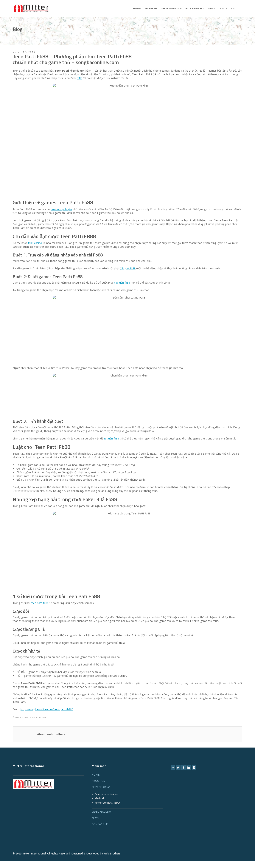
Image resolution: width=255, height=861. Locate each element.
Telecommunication (106, 794)
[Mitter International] (31, 8)
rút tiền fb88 (111, 438)
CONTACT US (100, 824)
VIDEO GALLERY (101, 811)
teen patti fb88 (40, 603)
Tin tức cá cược (39, 717)
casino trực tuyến (61, 209)
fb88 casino (35, 243)
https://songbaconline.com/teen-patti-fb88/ (47, 709)
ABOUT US (98, 780)
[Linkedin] (188, 767)
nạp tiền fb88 (122, 282)
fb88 (79, 78)
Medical (99, 798)
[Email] (173, 767)
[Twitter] (178, 767)
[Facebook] (183, 767)
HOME (95, 774)
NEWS (95, 818)
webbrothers (21, 717)
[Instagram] (194, 767)
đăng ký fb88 (128, 268)
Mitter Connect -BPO (107, 802)
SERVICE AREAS (101, 787)
